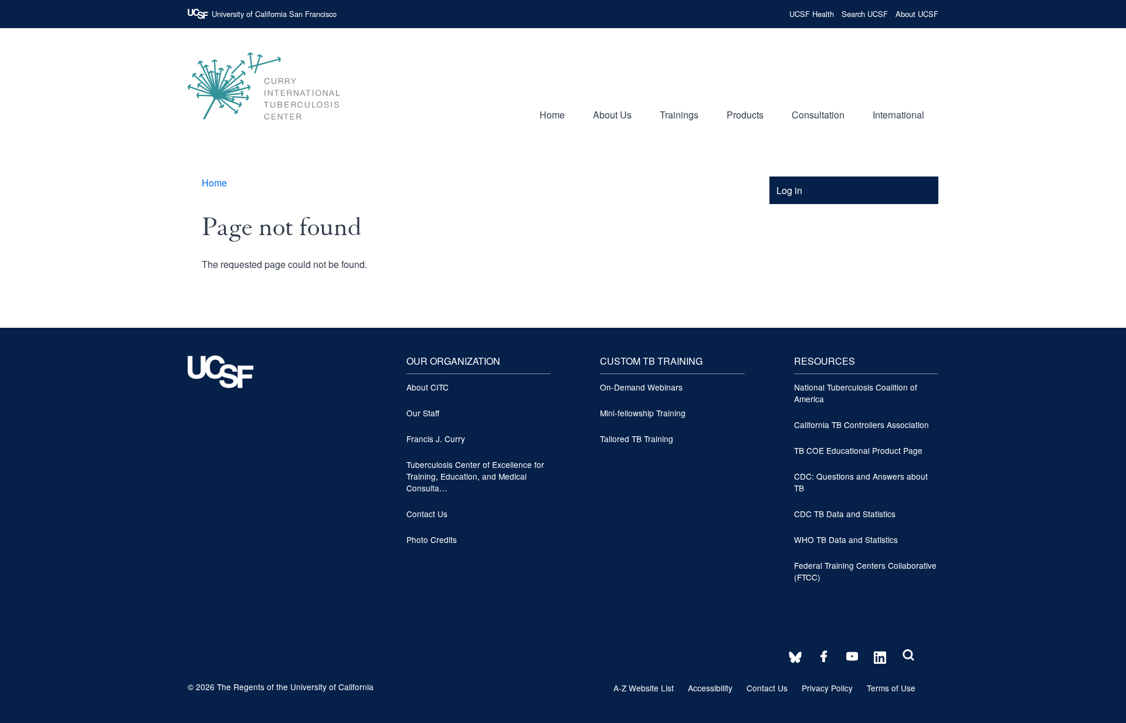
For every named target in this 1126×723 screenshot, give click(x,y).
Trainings (679, 114)
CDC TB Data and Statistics (845, 514)
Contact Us (426, 514)
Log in (789, 190)
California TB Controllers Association (861, 424)
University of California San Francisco (274, 13)
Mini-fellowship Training (643, 413)
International (898, 114)
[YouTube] (848, 657)
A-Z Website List (643, 688)
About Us (612, 114)
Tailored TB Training (636, 438)
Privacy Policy (827, 688)
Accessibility (710, 688)
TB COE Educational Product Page (858, 450)
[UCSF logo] (220, 412)
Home (552, 114)
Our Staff (422, 413)
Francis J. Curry (435, 438)
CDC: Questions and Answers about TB (861, 482)
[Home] (264, 125)
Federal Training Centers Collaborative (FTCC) (865, 571)
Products (745, 114)
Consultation (818, 114)
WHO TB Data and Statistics (846, 539)
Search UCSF (865, 13)
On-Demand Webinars (641, 387)
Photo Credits (431, 539)
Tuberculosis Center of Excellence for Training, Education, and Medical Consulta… (475, 476)
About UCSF (917, 13)
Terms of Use (891, 688)
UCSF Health (811, 13)
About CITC (427, 387)
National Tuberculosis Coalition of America (855, 393)
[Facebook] (820, 657)
